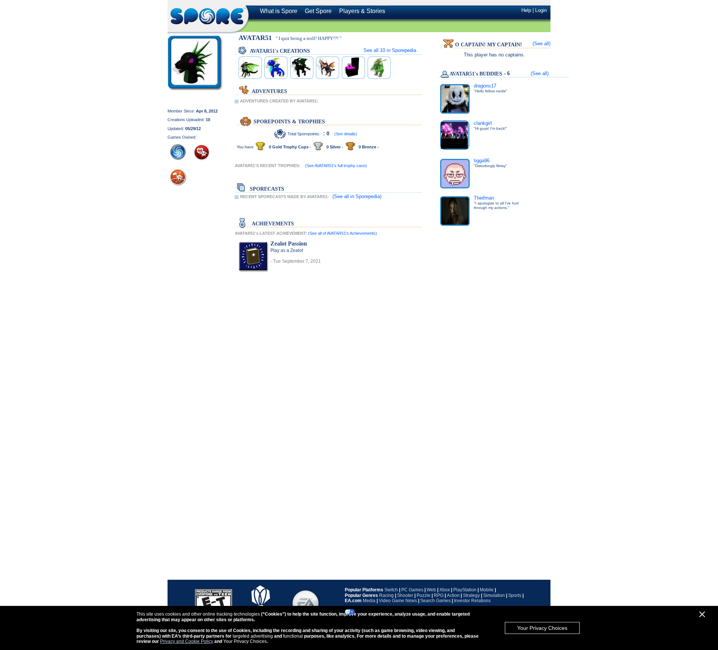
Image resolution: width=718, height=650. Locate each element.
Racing (386, 595)
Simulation (494, 595)
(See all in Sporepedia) (356, 196)
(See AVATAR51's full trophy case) (336, 165)
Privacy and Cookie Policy (186, 641)
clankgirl (483, 123)
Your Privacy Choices (542, 628)
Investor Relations (472, 600)
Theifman (484, 198)
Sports (514, 595)
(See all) (541, 43)
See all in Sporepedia (389, 50)
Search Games (435, 600)
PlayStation (464, 589)
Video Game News (398, 600)
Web (431, 589)
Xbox (444, 589)
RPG (439, 595)
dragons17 (485, 86)
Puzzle (423, 595)
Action (453, 595)
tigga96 (482, 160)
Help (526, 10)
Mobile (487, 589)
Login (541, 10)
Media (369, 600)
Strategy (471, 595)
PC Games (412, 589)
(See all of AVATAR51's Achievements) (342, 233)
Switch (391, 589)
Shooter (405, 595)
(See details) (345, 134)
